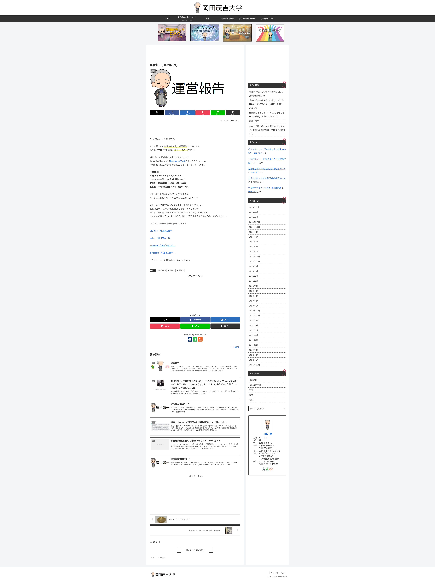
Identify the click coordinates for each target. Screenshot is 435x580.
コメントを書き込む (195, 550)
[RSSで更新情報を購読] (200, 339)
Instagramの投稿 (177, 161)
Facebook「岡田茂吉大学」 (162, 245)
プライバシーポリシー (278, 573)
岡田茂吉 (172, 270)
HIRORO (258, 153)
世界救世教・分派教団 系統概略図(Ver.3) (266, 169)
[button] (233, 112)
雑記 (153, 270)
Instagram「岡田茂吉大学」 (162, 253)
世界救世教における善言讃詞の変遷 (264, 188)
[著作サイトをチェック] (190, 339)
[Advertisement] (195, 54)
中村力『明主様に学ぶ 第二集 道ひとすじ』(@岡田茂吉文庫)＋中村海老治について (267, 130)
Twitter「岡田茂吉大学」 (161, 238)
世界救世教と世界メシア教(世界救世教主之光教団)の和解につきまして (266, 114)
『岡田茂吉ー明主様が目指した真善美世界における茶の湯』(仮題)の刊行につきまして (267, 104)
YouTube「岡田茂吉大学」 (162, 231)
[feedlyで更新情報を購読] (195, 339)
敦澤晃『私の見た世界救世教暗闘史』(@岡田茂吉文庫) (266, 94)
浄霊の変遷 (254, 121)
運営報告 (181, 270)
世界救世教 (162, 270)
